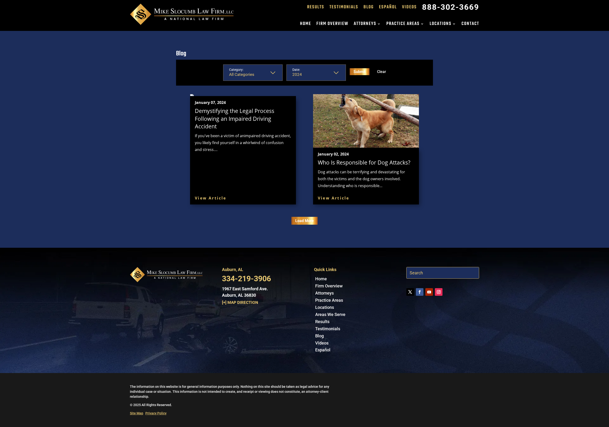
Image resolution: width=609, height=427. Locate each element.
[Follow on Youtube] (429, 292)
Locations (441, 24)
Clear (381, 71)
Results (315, 8)
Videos (409, 8)
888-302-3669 (450, 8)
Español (388, 8)
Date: (296, 70)
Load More (304, 220)
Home (305, 24)
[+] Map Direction (240, 302)
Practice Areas (403, 24)
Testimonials (343, 8)
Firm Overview (332, 24)
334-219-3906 (246, 278)
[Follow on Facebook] (419, 292)
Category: (236, 70)
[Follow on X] (410, 292)
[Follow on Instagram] (438, 292)
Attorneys (365, 24)
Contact (470, 24)
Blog (368, 8)
